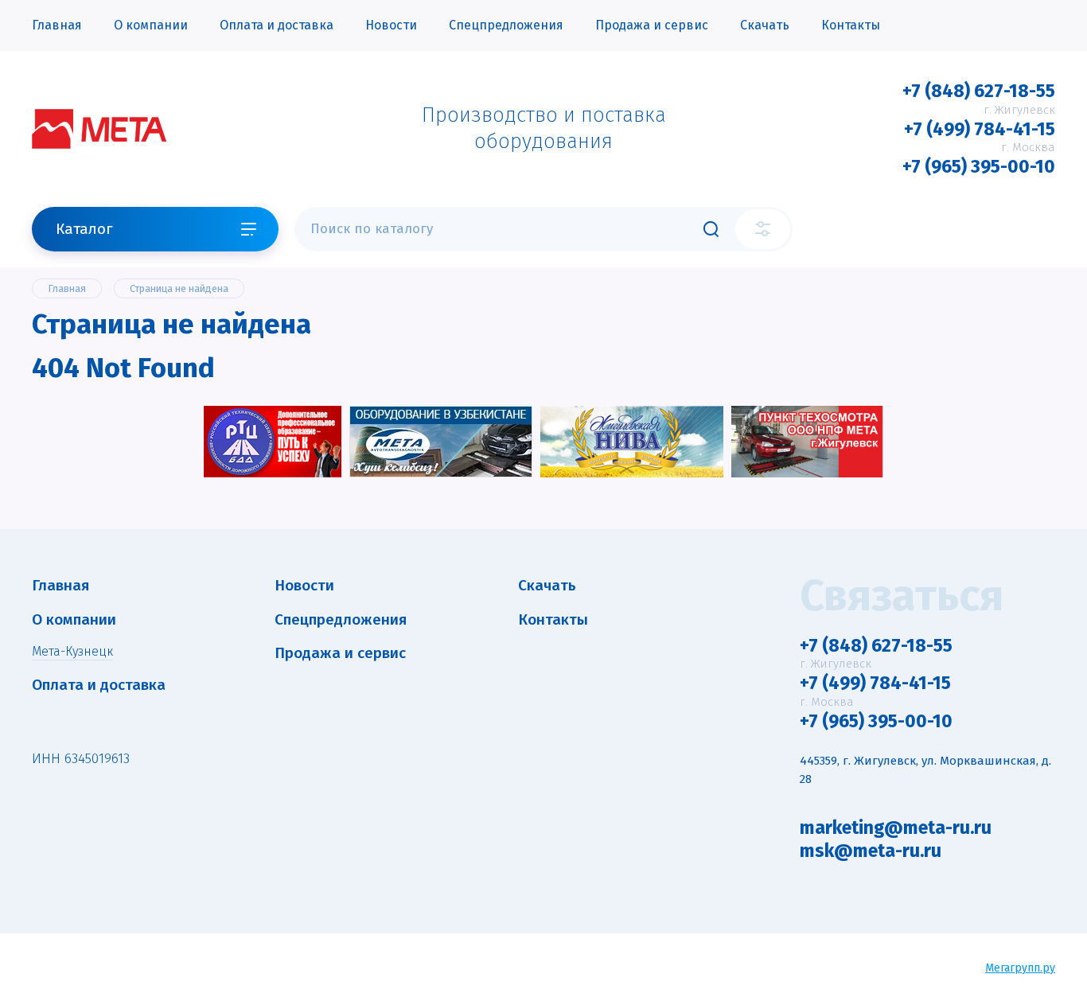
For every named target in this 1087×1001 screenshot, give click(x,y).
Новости (391, 25)
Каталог (84, 229)
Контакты (850, 25)
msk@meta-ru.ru (870, 850)
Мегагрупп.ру (1020, 968)
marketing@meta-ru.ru (896, 827)
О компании (151, 25)
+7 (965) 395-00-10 (978, 166)
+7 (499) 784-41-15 (979, 129)
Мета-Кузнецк (72, 651)
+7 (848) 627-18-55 (978, 91)
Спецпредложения (506, 25)
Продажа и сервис (651, 25)
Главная (57, 25)
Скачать (764, 25)
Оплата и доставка (276, 25)
